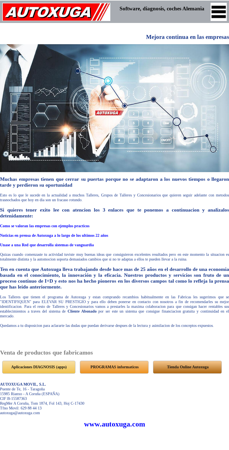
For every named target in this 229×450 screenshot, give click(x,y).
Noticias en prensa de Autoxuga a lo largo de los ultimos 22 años (54, 235)
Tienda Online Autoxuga (188, 367)
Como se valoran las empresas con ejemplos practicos (44, 226)
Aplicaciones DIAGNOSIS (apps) (39, 367)
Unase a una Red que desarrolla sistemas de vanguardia (47, 245)
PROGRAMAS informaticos (114, 367)
